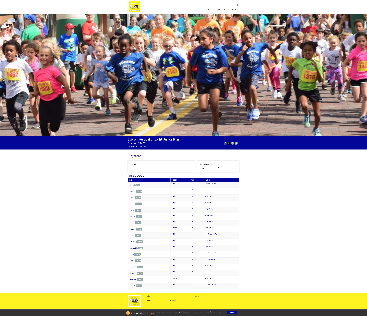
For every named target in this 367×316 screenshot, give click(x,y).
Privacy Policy (150, 313)
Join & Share (204, 164)
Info (198, 9)
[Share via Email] (232, 143)
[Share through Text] (236, 143)
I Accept (232, 313)
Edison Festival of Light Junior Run (153, 139)
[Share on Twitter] (228, 143)
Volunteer (216, 9)
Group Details (134, 164)
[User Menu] (237, 4)
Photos (206, 9)
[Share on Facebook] (225, 143)
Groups (226, 9)
